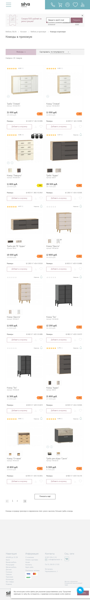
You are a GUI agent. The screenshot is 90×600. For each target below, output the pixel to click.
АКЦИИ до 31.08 (12, 557)
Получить (76, 20)
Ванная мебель (11, 562)
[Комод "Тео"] (64, 295)
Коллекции (9, 579)
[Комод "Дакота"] (64, 222)
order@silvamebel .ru (55, 559)
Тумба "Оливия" (13, 104)
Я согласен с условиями (60, 23)
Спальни (9, 574)
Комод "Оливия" (53, 104)
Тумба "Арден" (52, 176)
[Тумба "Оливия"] (25, 84)
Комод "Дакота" (53, 246)
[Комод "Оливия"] (64, 84)
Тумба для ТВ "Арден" (16, 246)
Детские (8, 569)
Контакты (28, 565)
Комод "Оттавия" (14, 459)
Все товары (10, 582)
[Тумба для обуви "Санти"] (64, 435)
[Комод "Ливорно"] (25, 151)
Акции (27, 562)
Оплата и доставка (31, 560)
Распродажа (10, 565)
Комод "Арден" (52, 388)
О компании (29, 557)
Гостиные (9, 572)
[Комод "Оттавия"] (25, 435)
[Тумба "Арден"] (64, 151)
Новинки (9, 584)
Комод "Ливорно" (14, 176)
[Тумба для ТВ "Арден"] (25, 222)
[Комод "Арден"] (64, 364)
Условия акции (77, 23)
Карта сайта (29, 567)
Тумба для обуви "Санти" (56, 459)
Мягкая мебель (11, 567)
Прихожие (9, 577)
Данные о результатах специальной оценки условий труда (73, 583)
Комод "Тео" (51, 317)
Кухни (8, 560)
